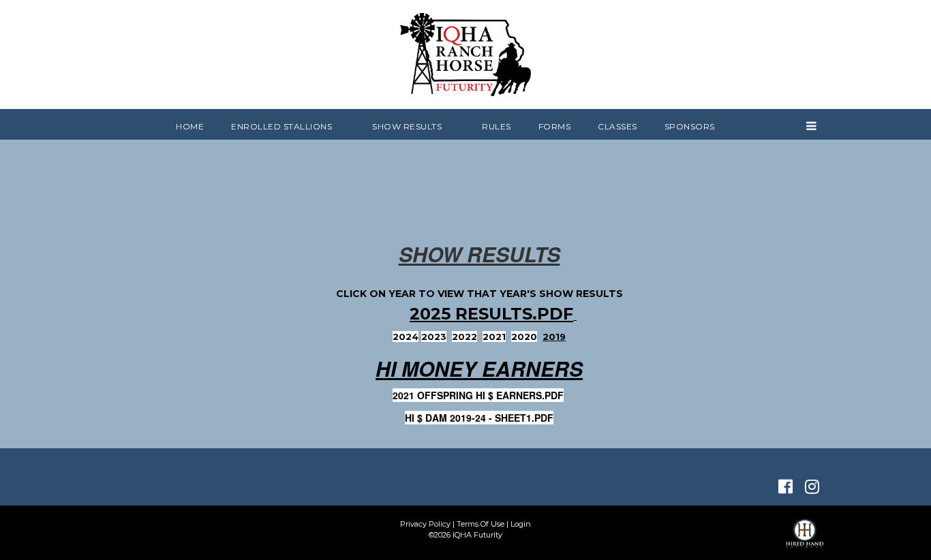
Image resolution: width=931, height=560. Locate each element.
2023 (433, 336)
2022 (464, 336)
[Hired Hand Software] (804, 539)
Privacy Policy (425, 524)
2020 (524, 336)
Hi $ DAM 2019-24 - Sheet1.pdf (479, 417)
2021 (494, 336)
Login (520, 524)
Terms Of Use (480, 524)
